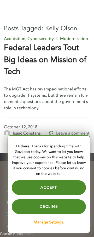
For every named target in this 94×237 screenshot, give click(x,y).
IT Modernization (72, 39)
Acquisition (14, 39)
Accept (48, 187)
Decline (49, 206)
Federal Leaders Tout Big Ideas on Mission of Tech (45, 59)
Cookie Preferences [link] (16, 233)
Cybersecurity (40, 39)
